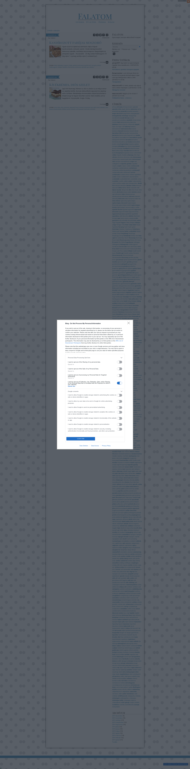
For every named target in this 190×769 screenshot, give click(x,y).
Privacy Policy (106, 445)
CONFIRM (80, 438)
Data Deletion (84, 445)
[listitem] (95, 358)
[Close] (129, 324)
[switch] (119, 362)
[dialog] (95, 384)
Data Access (95, 445)
